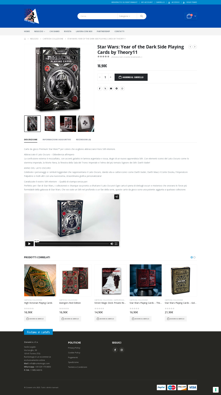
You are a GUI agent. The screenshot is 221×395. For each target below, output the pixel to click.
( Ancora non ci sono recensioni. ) (126, 57)
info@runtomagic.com (39, 363)
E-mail (111, 88)
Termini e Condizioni (77, 367)
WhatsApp (122, 88)
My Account (147, 2)
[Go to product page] (40, 280)
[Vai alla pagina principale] (25, 38)
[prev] (190, 47)
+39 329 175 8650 (43, 367)
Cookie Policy (74, 352)
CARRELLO (160, 2)
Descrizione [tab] (30, 139)
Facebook (99, 88)
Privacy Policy (74, 348)
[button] (25, 79)
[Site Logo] (31, 16)
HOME (27, 31)
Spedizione (73, 362)
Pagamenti (73, 357)
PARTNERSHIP (103, 31)
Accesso (176, 2)
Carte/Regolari (120, 300)
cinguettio (105, 88)
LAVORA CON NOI (84, 31)
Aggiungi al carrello (133, 77)
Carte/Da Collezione (33, 300)
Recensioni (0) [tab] (83, 139)
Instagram (121, 350)
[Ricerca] (141, 16)
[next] (195, 47)
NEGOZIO (38, 31)
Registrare (192, 2)
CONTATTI (119, 31)
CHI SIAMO (55, 31)
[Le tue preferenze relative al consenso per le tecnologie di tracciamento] (216, 390)
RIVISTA (67, 31)
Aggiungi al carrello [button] (36, 319)
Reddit (116, 88)
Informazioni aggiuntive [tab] (57, 139)
